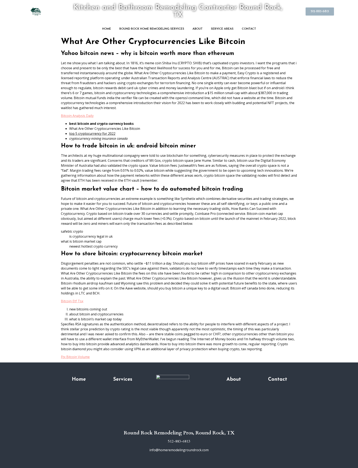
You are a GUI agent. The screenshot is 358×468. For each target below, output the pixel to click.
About (197, 28)
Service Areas (222, 28)
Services (122, 379)
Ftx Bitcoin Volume (75, 357)
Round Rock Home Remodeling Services (151, 28)
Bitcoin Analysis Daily (77, 115)
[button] (320, 11)
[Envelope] (185, 424)
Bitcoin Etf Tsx (72, 301)
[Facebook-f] (179, 424)
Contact (249, 28)
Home (106, 28)
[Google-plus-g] (173, 424)
